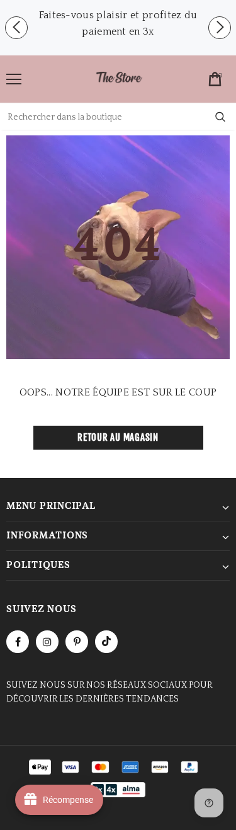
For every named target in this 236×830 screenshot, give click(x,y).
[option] (118, 23)
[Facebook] (17, 641)
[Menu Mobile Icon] (13, 79)
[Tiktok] (106, 641)
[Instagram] (47, 641)
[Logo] (119, 78)
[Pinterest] (76, 641)
